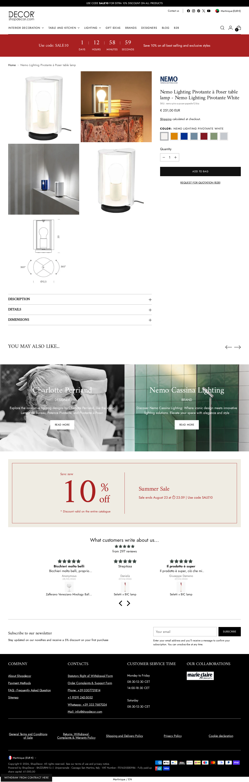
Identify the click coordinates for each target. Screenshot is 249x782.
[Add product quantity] (175, 157)
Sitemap (13, 697)
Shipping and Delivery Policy (124, 736)
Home (12, 65)
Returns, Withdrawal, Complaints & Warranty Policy (76, 736)
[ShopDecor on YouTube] (208, 11)
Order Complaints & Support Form (90, 683)
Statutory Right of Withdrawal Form (90, 676)
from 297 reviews (124, 551)
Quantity (165, 149)
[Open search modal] (222, 28)
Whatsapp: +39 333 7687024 (87, 704)
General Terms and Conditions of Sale (28, 736)
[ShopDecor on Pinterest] (198, 11)
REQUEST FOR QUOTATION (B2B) (200, 183)
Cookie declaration (221, 736)
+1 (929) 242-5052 (80, 697)
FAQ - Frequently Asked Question (29, 690)
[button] (121, 603)
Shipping (166, 119)
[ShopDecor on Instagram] (193, 11)
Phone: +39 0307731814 (84, 690)
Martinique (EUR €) (23, 758)
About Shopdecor (19, 676)
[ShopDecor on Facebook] (188, 11)
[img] (124, 546)
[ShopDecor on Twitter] (203, 11)
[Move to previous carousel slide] (228, 347)
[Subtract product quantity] (163, 157)
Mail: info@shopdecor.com (85, 711)
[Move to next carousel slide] (237, 347)
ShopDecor (37, 764)
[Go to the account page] (230, 28)
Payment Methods (19, 683)
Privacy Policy (173, 736)
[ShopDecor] (21, 15)
